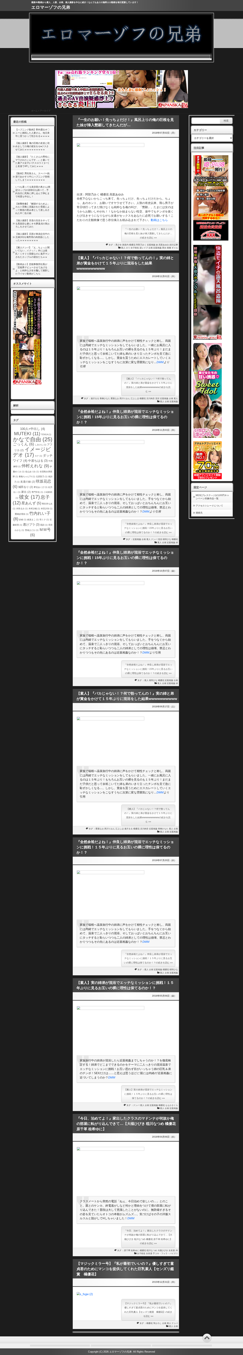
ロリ (128, 248)
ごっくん (23, 444)
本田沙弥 (46, 508)
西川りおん (125, 398)
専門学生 (37, 492)
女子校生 (135, 248)
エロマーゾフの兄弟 (50, 7)
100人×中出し (32, 429)
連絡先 (199, 512)
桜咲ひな (167, 539)
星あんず (31, 503)
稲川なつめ (152, 1250)
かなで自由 (32, 439)
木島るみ (22, 508)
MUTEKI (27, 433)
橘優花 (132, 245)
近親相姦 (151, 245)
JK (176, 1250)
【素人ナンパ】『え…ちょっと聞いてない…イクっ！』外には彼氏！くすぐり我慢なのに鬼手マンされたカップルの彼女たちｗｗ (32, 252)
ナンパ (154, 539)
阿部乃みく (141, 245)
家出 (26, 492)
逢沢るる (95, 398)
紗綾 (22, 519)
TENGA (46, 434)
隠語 (44, 525)
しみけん (40, 445)
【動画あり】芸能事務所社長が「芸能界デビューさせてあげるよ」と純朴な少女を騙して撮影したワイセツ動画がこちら (32, 269)
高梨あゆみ (164, 245)
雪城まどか (32, 530)
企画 (150, 248)
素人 (123, 248)
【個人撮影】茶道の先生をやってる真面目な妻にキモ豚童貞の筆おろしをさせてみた (32, 223)
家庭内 (125, 245)
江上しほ (135, 398)
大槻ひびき (163, 1250)
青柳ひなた (105, 398)
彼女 (29, 497)
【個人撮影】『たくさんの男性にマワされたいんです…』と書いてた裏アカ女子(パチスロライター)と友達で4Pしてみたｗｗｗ (32, 161)
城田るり (25, 487)
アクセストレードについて (209, 505)
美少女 (118, 245)
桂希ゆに (135, 1250)
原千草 (127, 1250)
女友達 (172, 1250)
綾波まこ (33, 519)
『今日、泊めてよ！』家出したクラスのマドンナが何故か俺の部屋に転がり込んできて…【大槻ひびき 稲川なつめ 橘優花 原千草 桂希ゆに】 (126, 1123)
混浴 (157, 398)
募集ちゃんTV (27, 476)
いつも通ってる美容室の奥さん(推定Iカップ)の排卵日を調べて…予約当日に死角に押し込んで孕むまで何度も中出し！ (32, 192)
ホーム (34, 111)
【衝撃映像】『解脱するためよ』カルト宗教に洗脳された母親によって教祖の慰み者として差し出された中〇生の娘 (32, 208)
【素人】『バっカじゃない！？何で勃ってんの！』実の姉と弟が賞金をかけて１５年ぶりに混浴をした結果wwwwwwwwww (125, 263)
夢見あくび (40, 487)
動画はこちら (159, 220)
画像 (169, 248)
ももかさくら (171, 1105)
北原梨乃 (41, 476)
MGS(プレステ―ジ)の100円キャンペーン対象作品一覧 (212, 497)
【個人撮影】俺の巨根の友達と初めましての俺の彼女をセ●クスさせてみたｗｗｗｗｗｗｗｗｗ (32, 146)
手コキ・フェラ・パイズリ (165, 1253)
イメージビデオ (32, 452)
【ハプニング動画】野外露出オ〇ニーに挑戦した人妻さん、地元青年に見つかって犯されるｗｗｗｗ (32, 132)
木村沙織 (34, 508)
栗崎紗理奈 (21, 514)
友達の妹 (27, 481)
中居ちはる (38, 460)
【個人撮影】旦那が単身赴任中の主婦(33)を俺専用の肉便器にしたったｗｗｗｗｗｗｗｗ (32, 237)
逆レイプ (144, 248)
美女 (164, 248)
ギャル (175, 248)
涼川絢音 (150, 398)
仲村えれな (35, 465)
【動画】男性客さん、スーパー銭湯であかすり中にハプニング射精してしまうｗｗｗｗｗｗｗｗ (32, 176)
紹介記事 (174, 245)
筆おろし (157, 1323)
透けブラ (31, 524)
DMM (160, 362)
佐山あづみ (32, 471)
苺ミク (44, 519)
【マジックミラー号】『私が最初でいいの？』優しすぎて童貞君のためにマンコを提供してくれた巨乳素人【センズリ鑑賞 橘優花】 (125, 1269)
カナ (38, 456)
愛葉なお (115, 398)
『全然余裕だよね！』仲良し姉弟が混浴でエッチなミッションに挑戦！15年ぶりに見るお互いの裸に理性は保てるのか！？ (125, 417)
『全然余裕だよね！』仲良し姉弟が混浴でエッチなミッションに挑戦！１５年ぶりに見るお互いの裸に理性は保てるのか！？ (125, 847)
